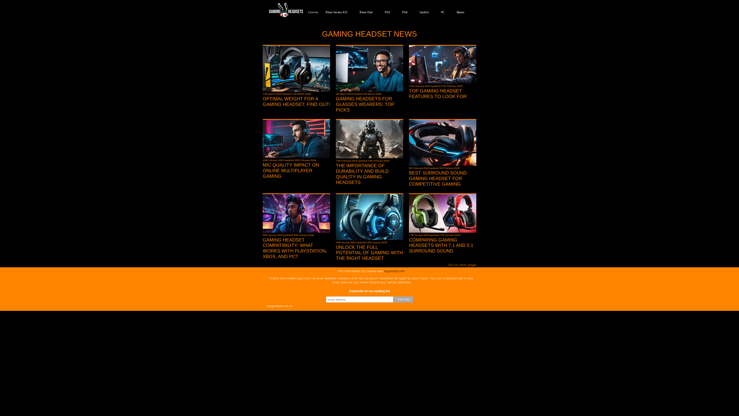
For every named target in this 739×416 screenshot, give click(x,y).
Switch (424, 12)
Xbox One (366, 12)
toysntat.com (394, 271)
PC (443, 12)
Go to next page (462, 265)
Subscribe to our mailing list (369, 291)
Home (313, 12)
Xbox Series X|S (336, 12)
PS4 (404, 12)
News (460, 12)
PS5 (387, 12)
